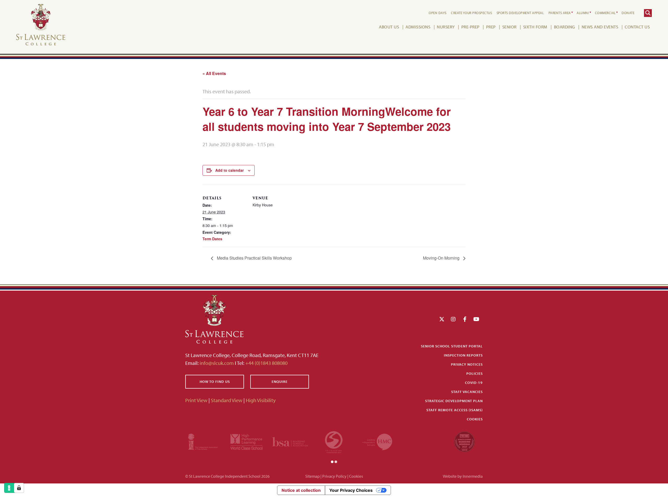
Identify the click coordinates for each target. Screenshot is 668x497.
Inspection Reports (463, 355)
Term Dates (212, 238)
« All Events (214, 73)
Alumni (583, 13)
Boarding (564, 26)
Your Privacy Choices (351, 490)
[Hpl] (246, 441)
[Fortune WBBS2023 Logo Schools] (464, 441)
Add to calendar (229, 170)
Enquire (280, 381)
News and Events (600, 26)
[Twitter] (441, 319)
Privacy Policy (334, 476)
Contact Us (637, 26)
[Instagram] (453, 319)
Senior (509, 26)
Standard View (226, 400)
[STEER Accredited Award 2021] (334, 441)
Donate (628, 13)
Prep (491, 26)
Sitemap (312, 476)
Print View (196, 400)
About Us (389, 26)
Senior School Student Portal (452, 346)
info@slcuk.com (217, 363)
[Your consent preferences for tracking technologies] (19, 488)
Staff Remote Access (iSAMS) (454, 410)
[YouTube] (476, 319)
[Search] (648, 13)
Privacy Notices (467, 364)
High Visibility (261, 400)
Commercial (605, 13)
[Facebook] (465, 319)
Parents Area (559, 13)
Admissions (417, 26)
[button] (332, 461)
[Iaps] (203, 441)
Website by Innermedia (463, 476)
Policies (474, 373)
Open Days (437, 13)
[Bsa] (290, 441)
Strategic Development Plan (454, 400)
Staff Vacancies (467, 391)
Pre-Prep (470, 26)
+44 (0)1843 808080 (266, 363)
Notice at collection (301, 490)
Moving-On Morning (442, 258)
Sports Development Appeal (520, 13)
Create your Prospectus (471, 13)
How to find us (215, 381)
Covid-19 (474, 382)
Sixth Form (535, 26)
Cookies (475, 419)
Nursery (446, 26)
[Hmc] (377, 441)
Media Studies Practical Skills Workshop (254, 258)
